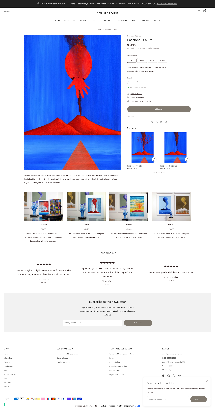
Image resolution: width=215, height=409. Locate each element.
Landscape (95, 21)
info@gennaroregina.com (172, 354)
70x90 (162, 60)
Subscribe (199, 399)
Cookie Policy (114, 362)
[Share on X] (156, 121)
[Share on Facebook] (152, 121)
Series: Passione (137, 97)
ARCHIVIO (145, 21)
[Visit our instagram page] (168, 375)
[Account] (199, 11)
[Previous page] (127, 147)
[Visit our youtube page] (179, 375)
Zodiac (134, 21)
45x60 (152, 60)
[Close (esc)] (207, 380)
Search (157, 21)
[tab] (154, 172)
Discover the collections (167, 4)
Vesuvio (83, 21)
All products (69, 21)
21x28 (132, 60)
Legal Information (116, 374)
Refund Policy (114, 370)
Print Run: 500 (136, 94)
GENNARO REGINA (107, 13)
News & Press (62, 358)
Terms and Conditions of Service (122, 354)
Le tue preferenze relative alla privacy (117, 406)
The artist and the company (68, 354)
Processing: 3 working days (142, 101)
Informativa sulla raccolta (86, 406)
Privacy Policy (114, 358)
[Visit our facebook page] (163, 375)
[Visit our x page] (174, 375)
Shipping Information (118, 366)
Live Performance (63, 362)
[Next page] (190, 147)
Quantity (130, 78)
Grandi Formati (120, 21)
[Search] (210, 11)
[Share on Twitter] (161, 121)
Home (57, 21)
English (7, 11)
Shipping (141, 48)
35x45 (142, 60)
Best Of (107, 21)
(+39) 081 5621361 (169, 358)
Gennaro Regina (134, 36)
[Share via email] (165, 121)
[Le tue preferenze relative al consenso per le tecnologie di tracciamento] (4, 404)
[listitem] (107, 4)
